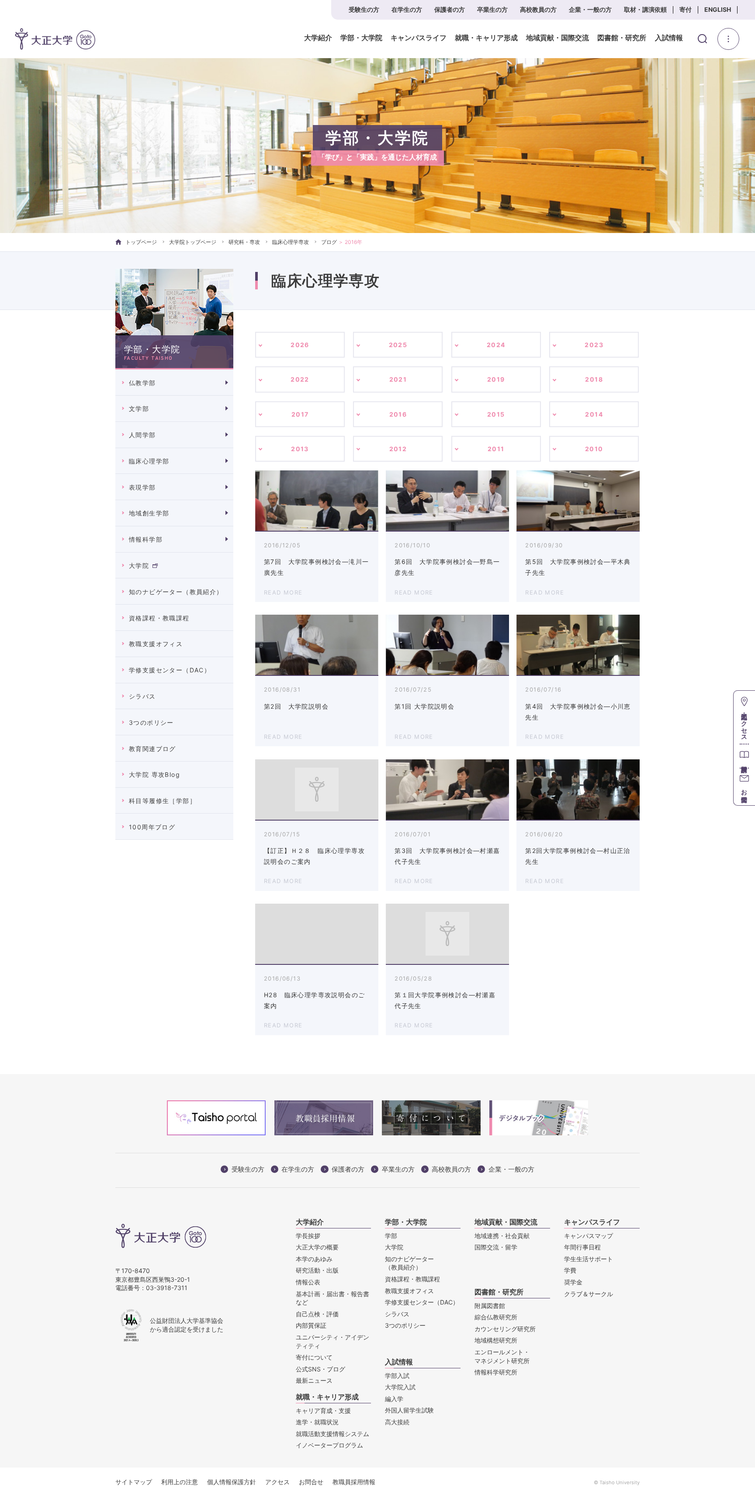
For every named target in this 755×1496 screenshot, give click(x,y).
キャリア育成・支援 (323, 1410)
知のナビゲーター (409, 1263)
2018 (594, 379)
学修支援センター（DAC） (170, 670)
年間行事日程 (582, 1247)
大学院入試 (400, 1387)
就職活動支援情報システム (332, 1433)
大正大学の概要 (317, 1247)
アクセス (277, 1482)
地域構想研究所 (495, 1340)
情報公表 (308, 1282)
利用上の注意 (179, 1482)
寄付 (685, 9)
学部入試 (397, 1375)
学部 (391, 1235)
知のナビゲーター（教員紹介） (176, 591)
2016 (398, 414)
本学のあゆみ (314, 1259)
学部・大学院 (361, 38)
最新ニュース (314, 1380)
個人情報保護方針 (231, 1482)
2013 (300, 448)
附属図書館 (489, 1305)
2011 (496, 448)
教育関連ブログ (152, 748)
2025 (398, 344)
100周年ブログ (152, 827)
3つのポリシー (151, 722)
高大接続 (397, 1422)
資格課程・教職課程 (159, 618)
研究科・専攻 (244, 242)
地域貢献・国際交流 (557, 38)
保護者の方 (449, 9)
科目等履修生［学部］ (162, 800)
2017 (300, 414)
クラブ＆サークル (588, 1294)
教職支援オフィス (156, 643)
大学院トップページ (192, 242)
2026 (300, 344)
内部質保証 (311, 1325)
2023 (594, 344)
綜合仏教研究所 (495, 1317)
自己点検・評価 (317, 1314)
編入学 (394, 1398)
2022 (300, 379)
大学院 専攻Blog (154, 774)
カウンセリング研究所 (505, 1328)
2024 (496, 344)
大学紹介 (318, 38)
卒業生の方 (492, 9)
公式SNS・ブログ (320, 1369)
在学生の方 (406, 9)
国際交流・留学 (495, 1247)
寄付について (314, 1357)
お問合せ (311, 1482)
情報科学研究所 (495, 1372)
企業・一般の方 (590, 9)
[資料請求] (744, 756)
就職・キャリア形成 (486, 38)
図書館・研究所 (621, 38)
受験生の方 (364, 9)
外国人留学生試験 (409, 1410)
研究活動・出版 (317, 1270)
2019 (496, 379)
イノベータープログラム (329, 1445)
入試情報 (669, 38)
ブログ (329, 242)
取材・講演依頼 (645, 9)
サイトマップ (133, 1482)
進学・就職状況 (317, 1422)
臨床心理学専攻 (290, 242)
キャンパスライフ (419, 38)
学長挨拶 (308, 1235)
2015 (496, 414)
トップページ (141, 242)
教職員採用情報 (353, 1482)
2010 (594, 448)
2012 (398, 448)
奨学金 (573, 1282)
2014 (594, 414)
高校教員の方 (538, 9)
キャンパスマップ (588, 1235)
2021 (398, 379)
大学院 (139, 565)
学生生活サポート (588, 1259)
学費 (570, 1270)
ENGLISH (717, 9)
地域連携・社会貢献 (502, 1235)
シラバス (142, 696)
